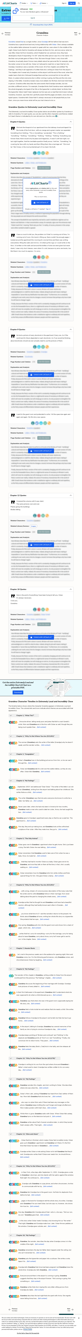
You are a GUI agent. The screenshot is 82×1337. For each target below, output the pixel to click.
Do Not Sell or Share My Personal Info (28, 1333)
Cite (44, 168)
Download (18, 692)
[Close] (79, 1318)
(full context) (41, 727)
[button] (33, 526)
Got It (33, 18)
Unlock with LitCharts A (42, 285)
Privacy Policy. (27, 1329)
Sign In (64, 3)
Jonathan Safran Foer (10, 13)
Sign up (72, 3)
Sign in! (48, 209)
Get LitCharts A (42, 202)
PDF (8, 18)
